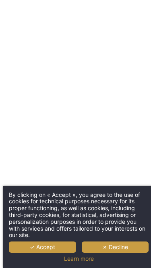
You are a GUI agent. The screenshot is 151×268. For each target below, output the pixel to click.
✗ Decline (115, 246)
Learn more (79, 259)
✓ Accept (42, 246)
